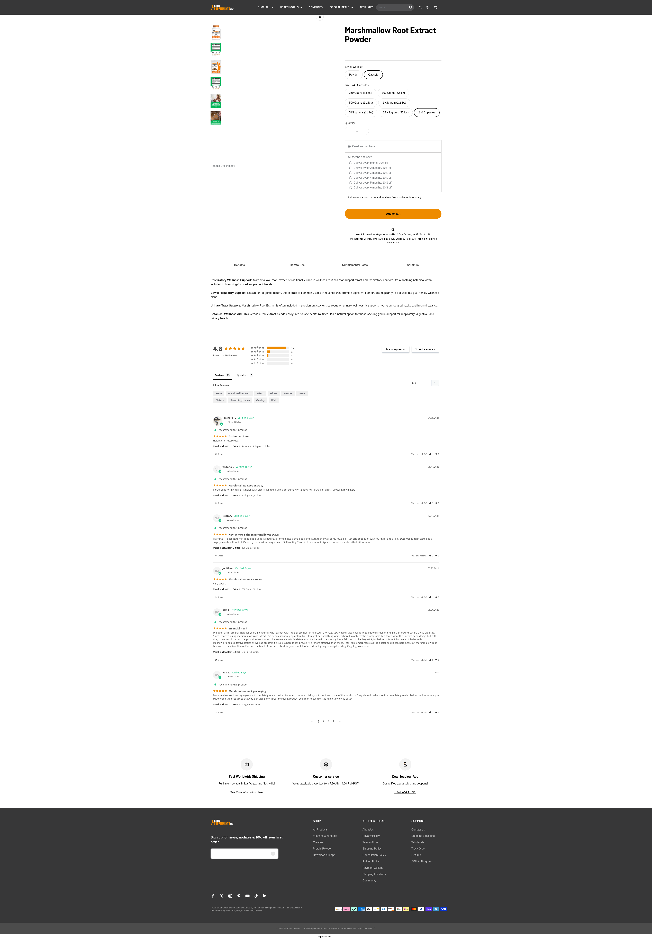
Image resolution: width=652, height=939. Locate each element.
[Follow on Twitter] (221, 896)
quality (260, 400)
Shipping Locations (374, 874)
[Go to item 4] (216, 118)
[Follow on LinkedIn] (264, 896)
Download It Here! (405, 792)
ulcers (273, 393)
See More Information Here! (246, 792)
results (288, 393)
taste (219, 393)
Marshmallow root (239, 393)
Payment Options (373, 867)
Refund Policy (371, 861)
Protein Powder (322, 848)
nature (220, 400)
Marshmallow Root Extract (226, 446)
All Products (320, 829)
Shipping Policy (372, 848)
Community (369, 880)
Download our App (324, 855)
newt (302, 393)
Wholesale (417, 842)
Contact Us (418, 829)
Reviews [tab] (219, 375)
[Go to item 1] (216, 33)
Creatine (318, 842)
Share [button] (220, 454)
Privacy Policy (371, 835)
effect (260, 393)
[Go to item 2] (216, 50)
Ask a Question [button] (397, 349)
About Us (368, 829)
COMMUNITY (316, 7)
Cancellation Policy (374, 855)
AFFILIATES (367, 7)
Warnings (412, 265)
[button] (431, 454)
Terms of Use (370, 842)
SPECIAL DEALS (339, 7)
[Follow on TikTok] (256, 896)
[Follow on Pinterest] (239, 896)
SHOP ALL (264, 7)
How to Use (297, 265)
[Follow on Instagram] (230, 896)
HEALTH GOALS (289, 7)
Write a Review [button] (427, 349)
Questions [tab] (243, 375)
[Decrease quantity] (350, 131)
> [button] (340, 721)
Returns (416, 855)
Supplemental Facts (355, 265)
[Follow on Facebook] (213, 896)
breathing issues (240, 400)
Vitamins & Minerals (325, 835)
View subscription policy (407, 197)
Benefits (239, 265)
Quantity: (350, 123)
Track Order (418, 848)
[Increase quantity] (364, 131)
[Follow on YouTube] (247, 896)
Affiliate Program (421, 861)
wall (273, 400)
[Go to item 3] (216, 101)
